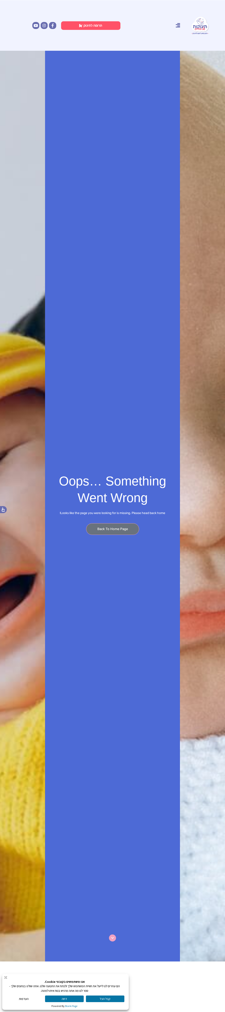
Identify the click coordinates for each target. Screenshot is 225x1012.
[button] (177, 25)
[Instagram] (44, 25)
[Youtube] (35, 25)
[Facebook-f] (52, 25)
